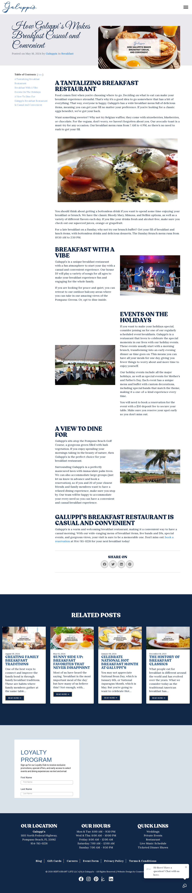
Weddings (153, 831)
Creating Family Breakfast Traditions (22, 660)
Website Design (124, 871)
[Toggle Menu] (185, 7)
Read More (13, 698)
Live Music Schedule (153, 843)
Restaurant (153, 839)
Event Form (91, 861)
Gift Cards (54, 861)
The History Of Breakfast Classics (164, 660)
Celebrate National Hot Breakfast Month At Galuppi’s (119, 662)
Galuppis (51, 53)
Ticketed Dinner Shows (153, 847)
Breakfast (67, 53)
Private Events (153, 835)
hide (40, 75)
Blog (39, 861)
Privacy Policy (114, 861)
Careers (72, 861)
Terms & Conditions (142, 861)
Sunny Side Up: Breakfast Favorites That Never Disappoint (71, 662)
